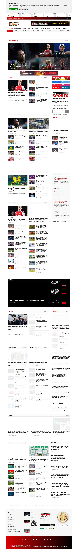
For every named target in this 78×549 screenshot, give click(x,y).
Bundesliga (62, 30)
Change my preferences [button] (23, 9)
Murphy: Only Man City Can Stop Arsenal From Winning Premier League (20, 152)
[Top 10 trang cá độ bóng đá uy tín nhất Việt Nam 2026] (11, 472)
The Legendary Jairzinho (41, 326)
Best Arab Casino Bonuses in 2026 (20, 493)
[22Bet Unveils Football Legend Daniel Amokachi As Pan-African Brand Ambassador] (18, 424)
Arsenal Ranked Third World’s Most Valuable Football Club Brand (20, 158)
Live (53, 28)
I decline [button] (15, 9)
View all (66, 40)
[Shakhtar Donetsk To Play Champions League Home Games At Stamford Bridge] (39, 123)
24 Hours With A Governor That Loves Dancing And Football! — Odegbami (42, 472)
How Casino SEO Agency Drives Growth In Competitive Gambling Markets (21, 405)
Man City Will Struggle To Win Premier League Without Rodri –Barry (42, 152)
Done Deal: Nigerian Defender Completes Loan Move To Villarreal (60, 381)
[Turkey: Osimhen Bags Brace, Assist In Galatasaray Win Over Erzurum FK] (46, 63)
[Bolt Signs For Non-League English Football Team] (23, 56)
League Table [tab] (56, 221)
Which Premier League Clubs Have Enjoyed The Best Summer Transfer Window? (42, 333)
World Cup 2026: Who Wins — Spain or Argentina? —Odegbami (41, 483)
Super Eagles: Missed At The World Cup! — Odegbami (41, 494)
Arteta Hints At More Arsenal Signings (60, 392)
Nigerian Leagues (26, 28)
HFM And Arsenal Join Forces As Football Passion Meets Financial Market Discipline (21, 392)
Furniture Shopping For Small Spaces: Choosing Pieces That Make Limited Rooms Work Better (60, 485)
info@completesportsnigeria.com (45, 519)
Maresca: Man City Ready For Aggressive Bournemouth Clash (21, 136)
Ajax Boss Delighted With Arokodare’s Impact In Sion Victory (20, 255)
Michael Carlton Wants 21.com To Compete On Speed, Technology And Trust (41, 432)
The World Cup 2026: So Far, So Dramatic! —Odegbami (42, 489)
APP (22, 18)
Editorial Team (11, 519)
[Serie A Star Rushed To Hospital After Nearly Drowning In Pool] (55, 346)
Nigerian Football (17, 28)
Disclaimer (10, 521)
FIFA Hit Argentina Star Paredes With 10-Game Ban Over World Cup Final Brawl (42, 136)
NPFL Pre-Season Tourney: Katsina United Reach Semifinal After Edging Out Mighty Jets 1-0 (38, 220)
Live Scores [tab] (64, 221)
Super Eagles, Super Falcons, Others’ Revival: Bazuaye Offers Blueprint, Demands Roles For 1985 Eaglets (42, 188)
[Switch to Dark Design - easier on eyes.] (67, 18)
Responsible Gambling (12, 529)
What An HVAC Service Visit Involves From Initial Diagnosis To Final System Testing (60, 494)
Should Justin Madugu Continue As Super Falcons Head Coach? (55, 282)
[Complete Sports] (14, 23)
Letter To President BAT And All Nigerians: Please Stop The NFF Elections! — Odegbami (42, 466)
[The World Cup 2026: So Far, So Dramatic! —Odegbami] (32, 490)
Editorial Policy (10, 524)
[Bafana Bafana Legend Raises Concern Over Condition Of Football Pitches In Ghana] (11, 142)
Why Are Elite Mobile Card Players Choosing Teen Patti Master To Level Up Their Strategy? (60, 475)
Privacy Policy (10, 522)
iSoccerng (47, 505)
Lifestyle (42, 505)
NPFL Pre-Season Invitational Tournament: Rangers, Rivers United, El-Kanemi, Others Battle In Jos (41, 263)
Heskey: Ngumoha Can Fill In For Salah (42, 158)
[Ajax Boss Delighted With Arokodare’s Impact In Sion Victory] (11, 255)
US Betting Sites (64, 505)
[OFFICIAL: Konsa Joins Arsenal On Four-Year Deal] (61, 124)
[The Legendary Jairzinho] (32, 328)
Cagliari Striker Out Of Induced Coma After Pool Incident (64, 333)
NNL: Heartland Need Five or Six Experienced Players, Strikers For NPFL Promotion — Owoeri (42, 232)
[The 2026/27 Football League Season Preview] (28, 292)
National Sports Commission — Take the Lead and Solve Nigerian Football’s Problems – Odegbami (38, 459)
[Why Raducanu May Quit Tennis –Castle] (32, 387)
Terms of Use (10, 517)
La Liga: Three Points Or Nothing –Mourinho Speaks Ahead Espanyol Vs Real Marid (42, 142)
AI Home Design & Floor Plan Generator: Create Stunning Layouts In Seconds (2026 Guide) (20, 399)
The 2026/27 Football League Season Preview (26, 301)
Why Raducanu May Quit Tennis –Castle (42, 386)
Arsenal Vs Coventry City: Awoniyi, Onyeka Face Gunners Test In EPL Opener (21, 261)
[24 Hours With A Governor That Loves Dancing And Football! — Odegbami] (32, 472)
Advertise (10, 516)
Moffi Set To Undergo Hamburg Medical (60, 66)
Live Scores (10, 30)
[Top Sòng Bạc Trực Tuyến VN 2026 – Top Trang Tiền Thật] (11, 489)
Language (65, 28)
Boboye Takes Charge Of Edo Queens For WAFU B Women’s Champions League (41, 244)
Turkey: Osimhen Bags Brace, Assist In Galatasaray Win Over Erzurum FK (46, 65)
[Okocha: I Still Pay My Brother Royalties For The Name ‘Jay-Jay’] (32, 182)
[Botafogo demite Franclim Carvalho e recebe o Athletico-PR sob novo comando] (17, 451)
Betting (9, 18)
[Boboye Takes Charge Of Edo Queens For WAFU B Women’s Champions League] (32, 245)
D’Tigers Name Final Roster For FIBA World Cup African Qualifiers (42, 380)
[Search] (69, 18)
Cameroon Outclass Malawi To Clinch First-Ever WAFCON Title (60, 403)
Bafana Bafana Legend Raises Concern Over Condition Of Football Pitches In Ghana (21, 142)
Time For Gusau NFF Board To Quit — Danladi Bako (41, 315)
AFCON (38, 30)
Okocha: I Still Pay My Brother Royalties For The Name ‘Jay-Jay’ (41, 181)
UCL (42, 30)
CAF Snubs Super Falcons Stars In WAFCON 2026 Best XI (42, 147)
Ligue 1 (68, 30)
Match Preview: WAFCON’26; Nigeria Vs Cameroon (55, 300)
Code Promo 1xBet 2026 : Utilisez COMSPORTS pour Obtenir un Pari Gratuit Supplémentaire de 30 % (59, 375)
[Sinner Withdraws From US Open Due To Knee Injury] (62, 50)
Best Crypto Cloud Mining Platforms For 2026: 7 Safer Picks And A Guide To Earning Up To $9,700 (21, 371)
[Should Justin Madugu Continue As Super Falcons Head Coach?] (66, 283)
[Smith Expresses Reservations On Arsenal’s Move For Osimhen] (11, 267)
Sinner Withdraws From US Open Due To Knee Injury (61, 53)
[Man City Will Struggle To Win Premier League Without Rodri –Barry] (32, 153)
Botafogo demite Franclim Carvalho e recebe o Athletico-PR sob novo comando (17, 459)
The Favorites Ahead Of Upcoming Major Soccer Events (42, 321)
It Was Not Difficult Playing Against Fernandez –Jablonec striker (42, 94)
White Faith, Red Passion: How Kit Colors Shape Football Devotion (60, 467)
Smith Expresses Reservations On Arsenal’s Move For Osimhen (21, 266)
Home (11, 28)
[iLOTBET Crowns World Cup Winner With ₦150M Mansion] (63, 424)
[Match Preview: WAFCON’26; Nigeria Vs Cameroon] (66, 301)
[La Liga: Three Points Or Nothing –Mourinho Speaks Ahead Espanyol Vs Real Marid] (32, 142)
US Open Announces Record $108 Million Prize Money (41, 369)
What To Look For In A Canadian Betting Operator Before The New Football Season (21, 482)
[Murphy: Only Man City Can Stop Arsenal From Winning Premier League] (11, 153)
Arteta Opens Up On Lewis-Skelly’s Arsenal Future (64, 137)
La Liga (50, 30)
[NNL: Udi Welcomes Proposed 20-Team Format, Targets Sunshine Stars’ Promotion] (32, 239)
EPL (46, 30)
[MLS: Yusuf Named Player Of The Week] (11, 250)
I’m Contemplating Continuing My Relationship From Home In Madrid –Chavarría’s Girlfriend (60, 327)
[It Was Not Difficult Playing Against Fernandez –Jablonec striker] (32, 94)
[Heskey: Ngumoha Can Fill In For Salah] (32, 159)
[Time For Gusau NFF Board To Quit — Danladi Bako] (32, 316)
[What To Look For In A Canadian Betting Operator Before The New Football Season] (11, 483)
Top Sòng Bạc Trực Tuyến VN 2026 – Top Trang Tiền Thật (20, 488)
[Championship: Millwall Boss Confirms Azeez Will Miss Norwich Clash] (32, 101)
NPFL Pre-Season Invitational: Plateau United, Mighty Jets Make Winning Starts (42, 256)
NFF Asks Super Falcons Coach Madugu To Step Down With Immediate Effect (61, 369)
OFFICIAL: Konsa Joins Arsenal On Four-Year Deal (60, 131)
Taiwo (55, 199)
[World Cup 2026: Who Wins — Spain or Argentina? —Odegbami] (32, 484)
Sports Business (55, 505)
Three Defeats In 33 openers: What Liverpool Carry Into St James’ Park (17, 328)
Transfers (42, 28)
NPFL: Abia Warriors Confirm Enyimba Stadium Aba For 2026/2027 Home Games (41, 250)
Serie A (56, 30)
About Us (10, 512)
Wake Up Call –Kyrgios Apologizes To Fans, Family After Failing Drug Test (41, 374)
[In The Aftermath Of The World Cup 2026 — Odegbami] (32, 479)
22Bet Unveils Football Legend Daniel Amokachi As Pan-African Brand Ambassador (18, 432)
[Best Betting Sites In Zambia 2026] (11, 477)
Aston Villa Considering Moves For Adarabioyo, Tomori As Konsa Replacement (63, 143)
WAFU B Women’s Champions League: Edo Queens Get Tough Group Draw (42, 269)
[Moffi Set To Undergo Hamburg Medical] (62, 63)
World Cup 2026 (26, 30)
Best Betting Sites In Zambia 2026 (20, 476)
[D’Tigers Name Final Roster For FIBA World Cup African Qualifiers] (32, 381)
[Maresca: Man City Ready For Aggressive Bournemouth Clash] (11, 137)
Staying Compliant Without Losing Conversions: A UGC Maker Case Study (17, 364)
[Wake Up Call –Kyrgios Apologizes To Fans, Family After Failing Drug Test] (32, 375)
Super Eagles (17, 30)
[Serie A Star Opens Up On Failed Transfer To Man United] (55, 150)
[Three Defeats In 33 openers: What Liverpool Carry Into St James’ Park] (17, 319)
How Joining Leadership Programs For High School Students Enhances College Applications (58, 458)
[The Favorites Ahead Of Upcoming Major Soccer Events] (32, 322)
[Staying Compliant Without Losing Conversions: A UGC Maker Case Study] (17, 355)
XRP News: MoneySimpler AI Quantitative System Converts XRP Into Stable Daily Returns (21, 386)
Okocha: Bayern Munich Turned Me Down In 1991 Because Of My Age (42, 194)
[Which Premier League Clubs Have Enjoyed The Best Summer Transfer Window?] (32, 333)
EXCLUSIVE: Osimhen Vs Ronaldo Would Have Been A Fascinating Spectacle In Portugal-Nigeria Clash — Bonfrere (61, 357)
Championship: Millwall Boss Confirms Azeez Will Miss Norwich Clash (41, 100)
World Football (35, 28)
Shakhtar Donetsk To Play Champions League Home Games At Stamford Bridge (38, 130)
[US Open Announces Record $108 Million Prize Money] (32, 370)
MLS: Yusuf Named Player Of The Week (21, 249)
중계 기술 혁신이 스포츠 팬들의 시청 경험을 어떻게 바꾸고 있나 (21, 466)
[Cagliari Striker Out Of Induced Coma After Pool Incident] (55, 334)
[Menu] (8, 28)
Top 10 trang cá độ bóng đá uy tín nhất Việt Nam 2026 (21, 471)
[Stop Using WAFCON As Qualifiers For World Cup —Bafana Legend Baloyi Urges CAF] (11, 148)
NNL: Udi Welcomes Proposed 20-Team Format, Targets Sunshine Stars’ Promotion (41, 238)
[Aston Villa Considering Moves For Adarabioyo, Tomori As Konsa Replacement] (55, 143)
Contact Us (10, 514)
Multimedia (58, 28)
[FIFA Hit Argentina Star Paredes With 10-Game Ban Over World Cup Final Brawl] (32, 137)
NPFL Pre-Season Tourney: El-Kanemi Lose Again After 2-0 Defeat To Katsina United (41, 226)
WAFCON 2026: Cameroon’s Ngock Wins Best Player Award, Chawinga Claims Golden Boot (42, 398)
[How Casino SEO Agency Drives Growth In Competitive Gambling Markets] (11, 406)
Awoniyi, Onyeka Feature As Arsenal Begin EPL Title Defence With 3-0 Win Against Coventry (46, 52)
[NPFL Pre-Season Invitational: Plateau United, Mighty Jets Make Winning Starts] (32, 257)
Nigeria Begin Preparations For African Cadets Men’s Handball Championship (42, 392)
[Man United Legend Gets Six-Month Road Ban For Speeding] (55, 340)
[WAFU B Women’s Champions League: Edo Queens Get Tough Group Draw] (32, 270)
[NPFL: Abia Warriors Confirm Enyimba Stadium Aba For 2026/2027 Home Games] (32, 251)
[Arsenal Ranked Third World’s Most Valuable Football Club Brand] (11, 159)
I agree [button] (10, 9)
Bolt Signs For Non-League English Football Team (18, 65)
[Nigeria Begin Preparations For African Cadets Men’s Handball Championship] (32, 392)
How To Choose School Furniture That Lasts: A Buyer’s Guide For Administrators (60, 448)
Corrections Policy (11, 526)
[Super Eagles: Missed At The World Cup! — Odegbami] (32, 495)
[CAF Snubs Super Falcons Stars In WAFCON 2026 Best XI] (32, 148)
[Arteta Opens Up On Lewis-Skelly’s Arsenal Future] (55, 138)
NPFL (33, 30)
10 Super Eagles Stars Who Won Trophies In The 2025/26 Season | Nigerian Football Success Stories (55, 291)
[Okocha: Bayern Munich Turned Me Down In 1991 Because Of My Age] (32, 195)
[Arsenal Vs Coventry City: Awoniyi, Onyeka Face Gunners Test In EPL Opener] (11, 261)
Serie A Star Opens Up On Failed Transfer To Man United (64, 149)
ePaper (19, 18)
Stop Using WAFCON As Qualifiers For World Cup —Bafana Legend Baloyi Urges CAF (20, 147)
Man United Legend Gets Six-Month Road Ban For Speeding (63, 339)
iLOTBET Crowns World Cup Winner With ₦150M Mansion (62, 431)
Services (14, 18)
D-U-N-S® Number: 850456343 (14, 531)
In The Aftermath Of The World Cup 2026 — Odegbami (42, 478)
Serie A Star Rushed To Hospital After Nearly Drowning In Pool (63, 345)
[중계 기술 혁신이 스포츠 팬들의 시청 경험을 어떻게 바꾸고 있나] (11, 466)
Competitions (48, 28)
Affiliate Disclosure (11, 527)
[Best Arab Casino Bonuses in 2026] (11, 494)
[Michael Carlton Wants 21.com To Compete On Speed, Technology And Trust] (41, 424)
